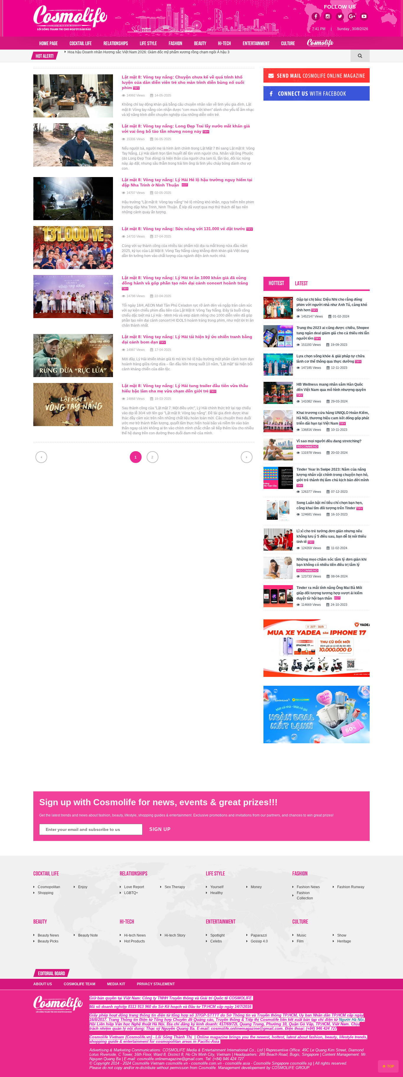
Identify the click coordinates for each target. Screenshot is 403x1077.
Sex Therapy (175, 887)
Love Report (134, 887)
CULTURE (288, 43)
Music (301, 935)
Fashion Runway (350, 887)
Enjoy (82, 887)
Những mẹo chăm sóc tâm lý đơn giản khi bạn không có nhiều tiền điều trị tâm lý (331, 562)
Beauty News (48, 935)
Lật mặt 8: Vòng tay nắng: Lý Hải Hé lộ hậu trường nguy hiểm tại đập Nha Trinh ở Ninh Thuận (187, 182)
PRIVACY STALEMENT (156, 984)
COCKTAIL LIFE (81, 43)
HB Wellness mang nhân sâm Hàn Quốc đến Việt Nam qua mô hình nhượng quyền (331, 387)
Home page (48, 43)
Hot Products (134, 941)
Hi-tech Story (175, 935)
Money (256, 887)
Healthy (216, 893)
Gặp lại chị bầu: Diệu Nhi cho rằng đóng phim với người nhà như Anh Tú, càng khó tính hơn (331, 304)
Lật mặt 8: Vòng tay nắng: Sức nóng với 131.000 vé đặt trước (184, 228)
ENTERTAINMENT (256, 43)
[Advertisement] (307, 145)
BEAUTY (200, 43)
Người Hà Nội (351, 1019)
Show (341, 935)
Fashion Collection (305, 895)
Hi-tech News (135, 935)
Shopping (45, 893)
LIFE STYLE (148, 43)
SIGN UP (160, 829)
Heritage (344, 941)
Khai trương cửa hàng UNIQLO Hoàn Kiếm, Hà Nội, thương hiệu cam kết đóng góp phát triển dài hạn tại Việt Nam (332, 418)
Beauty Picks (48, 941)
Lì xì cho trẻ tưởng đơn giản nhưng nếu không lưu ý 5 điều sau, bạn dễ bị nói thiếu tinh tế (331, 536)
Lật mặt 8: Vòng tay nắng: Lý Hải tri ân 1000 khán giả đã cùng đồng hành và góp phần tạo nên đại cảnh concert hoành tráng (185, 280)
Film (300, 941)
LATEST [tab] (301, 283)
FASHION (175, 43)
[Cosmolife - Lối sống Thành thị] (70, 18)
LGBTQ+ (131, 893)
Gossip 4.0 (259, 941)
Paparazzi (259, 935)
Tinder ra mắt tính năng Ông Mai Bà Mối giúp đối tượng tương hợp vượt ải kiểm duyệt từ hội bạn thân (329, 593)
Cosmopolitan (49, 887)
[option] (207, 56)
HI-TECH (224, 43)
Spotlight (217, 935)
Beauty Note (88, 935)
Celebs (216, 941)
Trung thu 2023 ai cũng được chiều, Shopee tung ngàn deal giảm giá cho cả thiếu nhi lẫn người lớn (332, 333)
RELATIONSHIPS (116, 43)
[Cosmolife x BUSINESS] (320, 43)
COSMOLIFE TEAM (79, 984)
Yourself (216, 887)
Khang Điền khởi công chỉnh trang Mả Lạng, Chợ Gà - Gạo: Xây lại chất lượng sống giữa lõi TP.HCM (148, 56)
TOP (390, 1066)
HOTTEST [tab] (276, 282)
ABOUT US (42, 984)
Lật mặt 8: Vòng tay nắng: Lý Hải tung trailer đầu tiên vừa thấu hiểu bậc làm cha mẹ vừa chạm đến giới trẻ (185, 388)
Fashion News (308, 887)
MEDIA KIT (116, 984)
